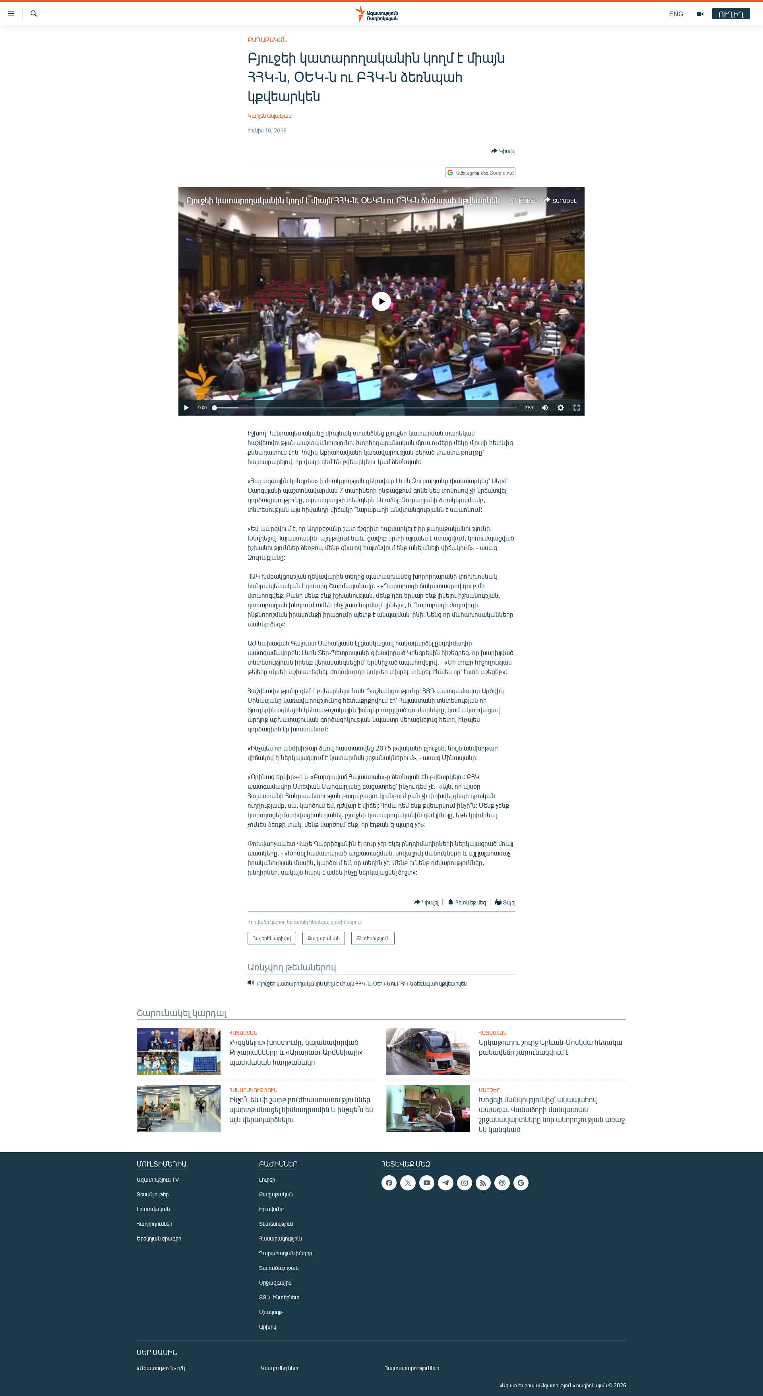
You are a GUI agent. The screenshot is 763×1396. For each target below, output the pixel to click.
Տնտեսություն (276, 1223)
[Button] (503, 151)
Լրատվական (153, 1208)
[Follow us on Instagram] (464, 1182)
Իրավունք (271, 1208)
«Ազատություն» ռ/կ (161, 1368)
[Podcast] (501, 1182)
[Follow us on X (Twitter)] (407, 1182)
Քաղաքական (267, 39)
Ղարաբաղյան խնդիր (285, 1253)
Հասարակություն (253, 1090)
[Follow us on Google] (521, 1182)
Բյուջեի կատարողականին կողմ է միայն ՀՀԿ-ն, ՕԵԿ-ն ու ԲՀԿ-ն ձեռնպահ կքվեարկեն (343, 200)
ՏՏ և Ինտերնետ (279, 1297)
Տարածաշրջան (278, 1267)
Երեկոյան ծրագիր (159, 1238)
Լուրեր (267, 1179)
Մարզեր (489, 1090)
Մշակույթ (271, 1312)
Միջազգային (275, 1282)
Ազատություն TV (158, 1179)
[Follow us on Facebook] (389, 1182)
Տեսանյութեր (152, 1194)
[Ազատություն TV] (700, 14)
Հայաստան (243, 1033)
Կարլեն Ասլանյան (269, 115)
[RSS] (483, 1182)
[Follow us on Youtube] (426, 1182)
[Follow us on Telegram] (445, 1182)
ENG (676, 13)
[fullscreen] (577, 408)
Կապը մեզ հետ (279, 1368)
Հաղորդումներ (154, 1223)
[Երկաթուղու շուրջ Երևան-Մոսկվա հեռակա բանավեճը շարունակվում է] (428, 1051)
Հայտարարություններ (412, 1368)
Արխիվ (267, 1326)
